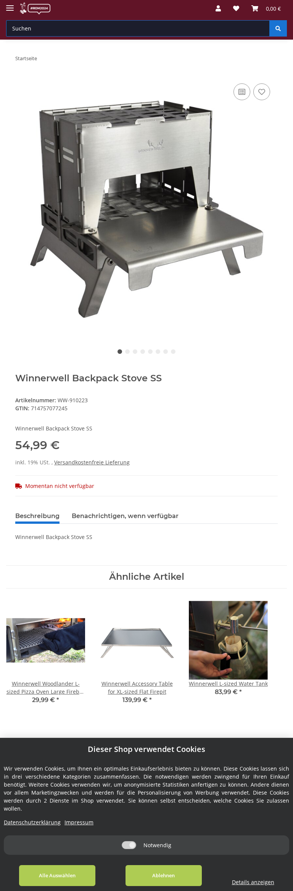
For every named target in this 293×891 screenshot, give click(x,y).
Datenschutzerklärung (32, 822)
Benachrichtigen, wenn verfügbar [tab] (125, 516)
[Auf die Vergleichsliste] (241, 91)
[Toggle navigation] (10, 5)
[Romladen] (35, 8)
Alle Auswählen (57, 875)
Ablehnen (163, 875)
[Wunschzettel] (236, 8)
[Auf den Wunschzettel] (261, 91)
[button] (218, 8)
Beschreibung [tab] (37, 516)
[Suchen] (278, 28)
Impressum (78, 822)
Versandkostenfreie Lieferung (92, 462)
